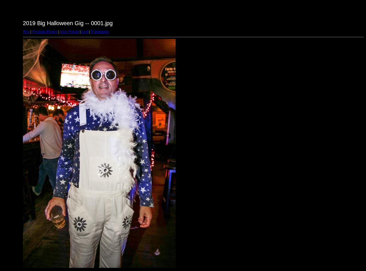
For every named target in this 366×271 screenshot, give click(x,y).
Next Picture (69, 32)
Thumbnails (100, 32)
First (26, 32)
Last (84, 32)
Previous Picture (44, 32)
